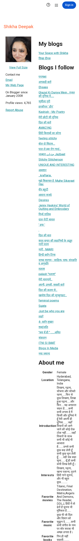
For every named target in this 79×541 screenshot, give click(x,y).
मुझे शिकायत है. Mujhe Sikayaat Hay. (56, 182)
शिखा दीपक (45, 58)
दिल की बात (45, 235)
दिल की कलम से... (48, 290)
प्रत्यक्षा (42, 76)
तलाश (42, 268)
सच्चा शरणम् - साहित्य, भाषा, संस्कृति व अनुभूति (58, 261)
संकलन (42, 337)
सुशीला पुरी (44, 101)
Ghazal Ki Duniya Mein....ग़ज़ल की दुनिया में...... (57, 94)
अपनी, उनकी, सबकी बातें (51, 284)
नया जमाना (44, 353)
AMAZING (45, 127)
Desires (44, 200)
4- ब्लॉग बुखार (46, 321)
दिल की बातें (45, 122)
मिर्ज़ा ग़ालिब (45, 214)
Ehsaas (43, 87)
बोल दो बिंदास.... (47, 143)
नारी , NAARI (46, 249)
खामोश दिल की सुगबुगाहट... (53, 295)
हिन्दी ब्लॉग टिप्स (47, 254)
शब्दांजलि (43, 327)
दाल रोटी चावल (47, 219)
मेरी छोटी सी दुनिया (48, 117)
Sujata (42, 306)
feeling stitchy (48, 138)
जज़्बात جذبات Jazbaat (52, 154)
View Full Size (18, 67)
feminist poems (49, 300)
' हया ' (42, 224)
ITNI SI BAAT (47, 343)
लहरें (41, 316)
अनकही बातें (45, 82)
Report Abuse (14, 110)
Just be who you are (51, 311)
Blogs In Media (48, 348)
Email (9, 80)
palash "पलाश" (47, 274)
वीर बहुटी (43, 189)
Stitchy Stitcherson (51, 159)
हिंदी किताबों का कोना (50, 133)
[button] (48, 5)
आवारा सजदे (45, 195)
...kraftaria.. (45, 175)
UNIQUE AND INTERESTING (56, 165)
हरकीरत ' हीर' (46, 106)
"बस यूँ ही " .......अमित (49, 332)
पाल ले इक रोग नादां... (50, 149)
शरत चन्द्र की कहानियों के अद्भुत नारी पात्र (55, 242)
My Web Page (15, 85)
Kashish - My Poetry (52, 112)
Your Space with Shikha (53, 53)
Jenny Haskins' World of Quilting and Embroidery (54, 207)
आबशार (42, 170)
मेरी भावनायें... (45, 279)
